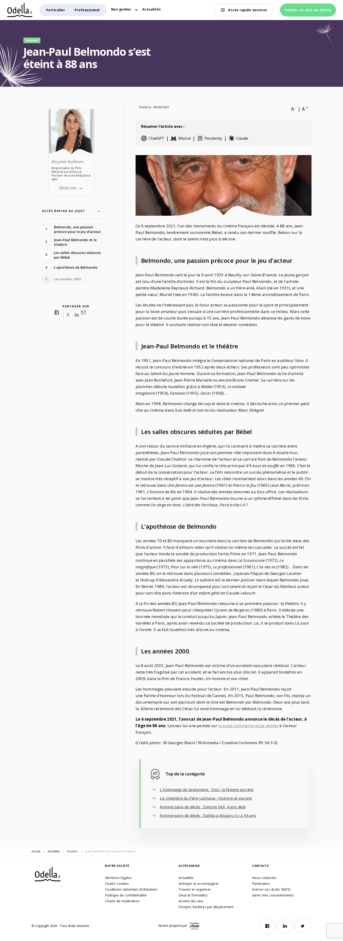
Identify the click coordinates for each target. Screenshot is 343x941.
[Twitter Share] (67, 314)
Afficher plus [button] (68, 188)
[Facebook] (267, 926)
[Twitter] (303, 926)
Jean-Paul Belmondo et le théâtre (75, 242)
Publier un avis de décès (308, 10)
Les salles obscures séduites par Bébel (77, 255)
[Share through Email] (85, 314)
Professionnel (87, 10)
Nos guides (121, 9)
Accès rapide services (247, 10)
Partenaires (261, 883)
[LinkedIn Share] (76, 314)
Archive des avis (190, 901)
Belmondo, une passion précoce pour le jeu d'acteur (77, 229)
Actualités (151, 9)
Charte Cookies (117, 883)
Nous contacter (264, 877)
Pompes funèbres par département (206, 907)
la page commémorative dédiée (248, 725)
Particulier (55, 10)
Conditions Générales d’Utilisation (131, 889)
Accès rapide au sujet (63, 211)
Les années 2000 (67, 279)
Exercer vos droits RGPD (271, 889)
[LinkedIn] (285, 926)
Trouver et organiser (194, 889)
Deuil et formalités (193, 895)
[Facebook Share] (59, 314)
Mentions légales (118, 877)
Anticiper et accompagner (198, 883)
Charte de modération (122, 901)
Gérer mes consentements (273, 895)
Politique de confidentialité (126, 895)
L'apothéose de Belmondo (76, 267)
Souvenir (72, 851)
